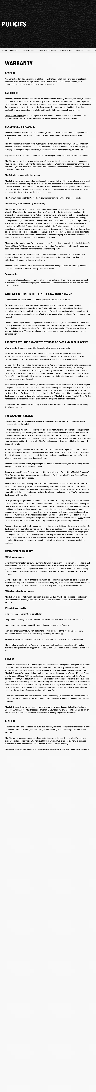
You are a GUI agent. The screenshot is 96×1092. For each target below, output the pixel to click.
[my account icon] (82, 10)
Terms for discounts (47, 50)
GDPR (89, 50)
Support (72, 11)
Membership (71, 5)
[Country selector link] (90, 5)
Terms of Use (28, 50)
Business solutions (57, 5)
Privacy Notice (66, 50)
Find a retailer (82, 5)
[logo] (9, 9)
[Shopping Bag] (86, 10)
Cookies (79, 50)
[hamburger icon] (90, 10)
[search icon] (79, 10)
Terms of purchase (10, 50)
